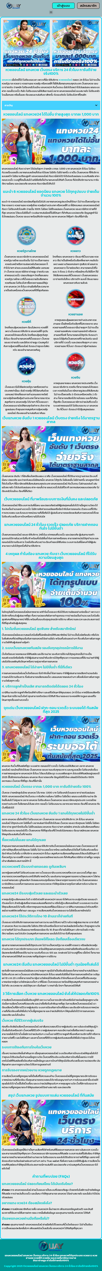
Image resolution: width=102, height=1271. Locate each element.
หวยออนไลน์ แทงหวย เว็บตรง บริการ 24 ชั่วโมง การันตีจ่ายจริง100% (61, 1266)
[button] (51, 12)
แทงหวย (6, 80)
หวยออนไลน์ (65, 80)
